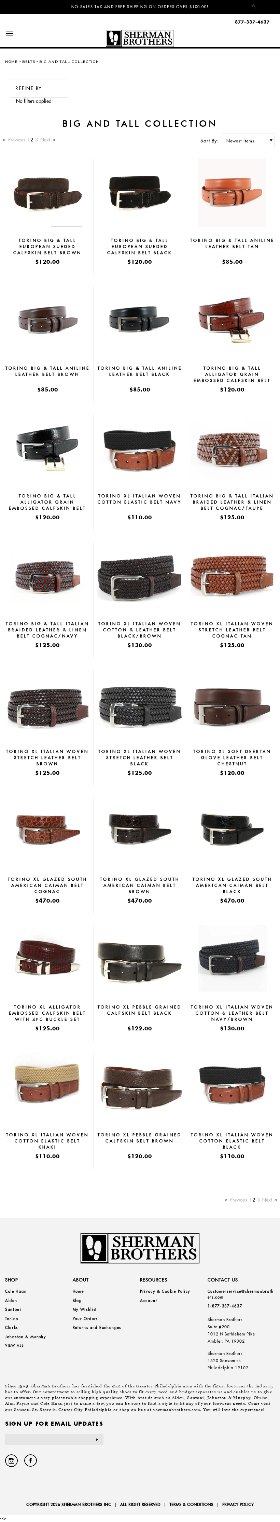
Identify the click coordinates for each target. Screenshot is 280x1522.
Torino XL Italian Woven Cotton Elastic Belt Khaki (47, 1141)
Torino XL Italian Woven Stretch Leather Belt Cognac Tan (232, 630)
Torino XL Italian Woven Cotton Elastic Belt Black (232, 1141)
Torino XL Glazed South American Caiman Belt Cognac (47, 885)
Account (148, 1300)
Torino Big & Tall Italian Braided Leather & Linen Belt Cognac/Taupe (232, 502)
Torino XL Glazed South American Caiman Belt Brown (140, 885)
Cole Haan (16, 1291)
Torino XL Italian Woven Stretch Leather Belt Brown (47, 757)
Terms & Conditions (191, 1504)
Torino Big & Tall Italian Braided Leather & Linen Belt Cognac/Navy (47, 630)
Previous (16, 139)
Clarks (11, 1327)
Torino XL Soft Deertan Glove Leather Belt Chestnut (232, 757)
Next (45, 139)
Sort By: (209, 141)
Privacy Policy (238, 1504)
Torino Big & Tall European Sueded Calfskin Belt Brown (47, 246)
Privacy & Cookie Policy (165, 1291)
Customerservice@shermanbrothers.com (241, 1294)
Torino (11, 1318)
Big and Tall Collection (69, 61)
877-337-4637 (252, 22)
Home (11, 61)
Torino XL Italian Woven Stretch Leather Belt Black (139, 757)
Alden (11, 1300)
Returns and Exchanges (97, 1327)
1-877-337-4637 (225, 1306)
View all (14, 1345)
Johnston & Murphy (25, 1336)
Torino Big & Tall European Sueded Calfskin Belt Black (139, 246)
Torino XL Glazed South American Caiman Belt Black (232, 885)
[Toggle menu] (9, 33)
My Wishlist (85, 1309)
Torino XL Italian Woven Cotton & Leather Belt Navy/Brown (232, 1013)
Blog (77, 1300)
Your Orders (85, 1318)
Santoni (13, 1309)
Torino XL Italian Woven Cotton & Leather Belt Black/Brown (139, 630)
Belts (29, 61)
